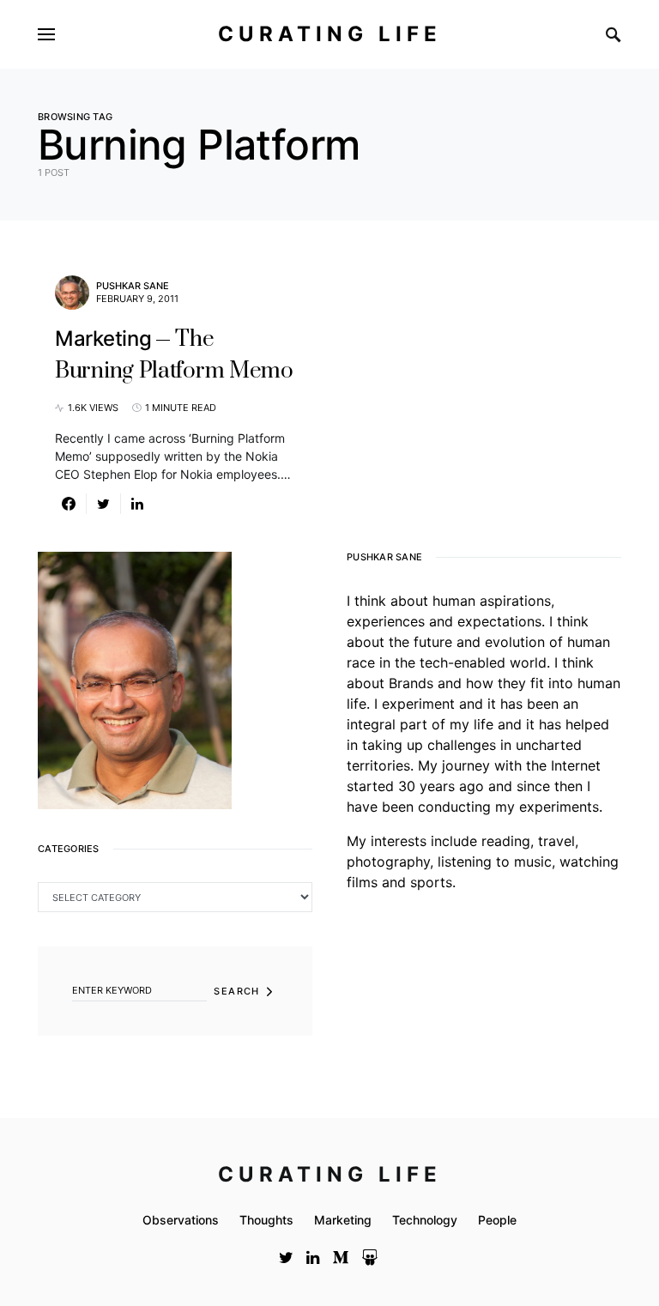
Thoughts (266, 1219)
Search (236, 991)
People (497, 1219)
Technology (424, 1219)
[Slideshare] (370, 1257)
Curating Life (330, 33)
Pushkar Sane (132, 286)
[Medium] (340, 1257)
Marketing (343, 1219)
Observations (180, 1219)
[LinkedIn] (312, 1257)
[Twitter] (286, 1257)
